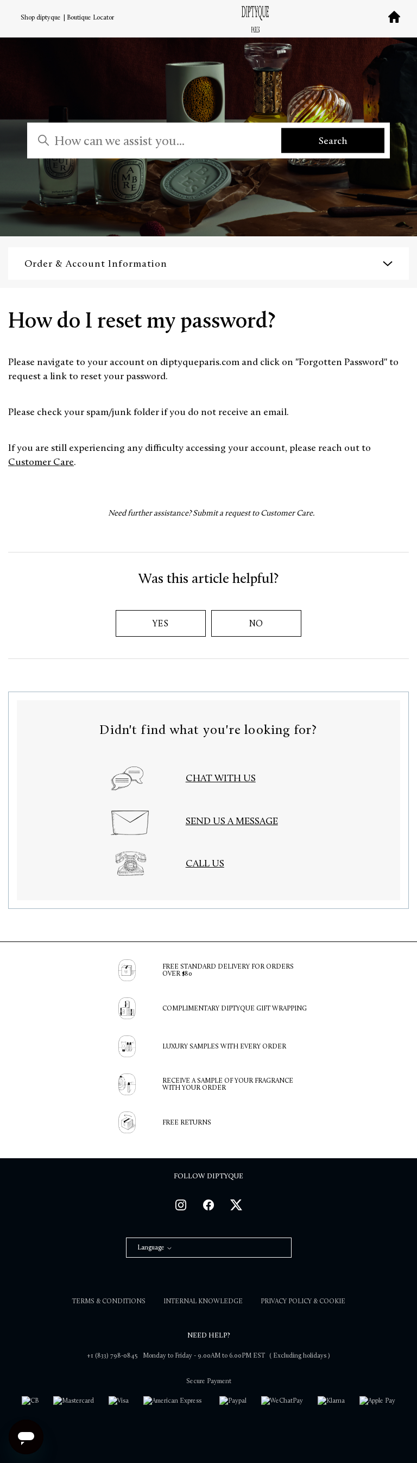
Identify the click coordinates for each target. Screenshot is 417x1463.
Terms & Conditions (109, 1301)
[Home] (255, 22)
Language (151, 1247)
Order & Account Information (95, 263)
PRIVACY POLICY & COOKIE (303, 1301)
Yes (160, 623)
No (256, 623)
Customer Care (41, 462)
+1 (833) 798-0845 (112, 1355)
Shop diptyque (41, 17)
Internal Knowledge (203, 1301)
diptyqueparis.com (201, 362)
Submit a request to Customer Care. (254, 513)
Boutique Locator (90, 17)
